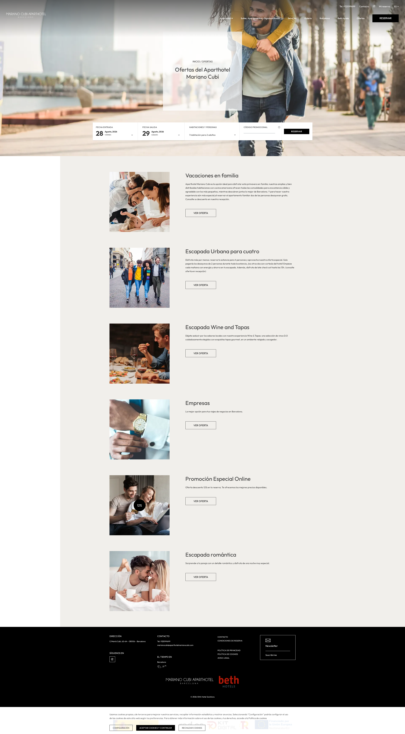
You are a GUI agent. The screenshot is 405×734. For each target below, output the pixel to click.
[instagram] (374, 7)
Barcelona (325, 18)
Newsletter (271, 645)
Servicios (292, 18)
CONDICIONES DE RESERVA (230, 641)
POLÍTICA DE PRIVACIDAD (229, 650)
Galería (308, 18)
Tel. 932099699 (347, 6)
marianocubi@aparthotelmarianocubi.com (175, 645)
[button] (232, 18)
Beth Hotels (343, 18)
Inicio (196, 61)
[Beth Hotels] (228, 682)
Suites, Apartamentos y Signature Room (260, 18)
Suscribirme (271, 655)
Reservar (296, 131)
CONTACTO (223, 637)
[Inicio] (26, 22)
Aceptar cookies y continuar (155, 728)
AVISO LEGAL (224, 658)
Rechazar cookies (192, 728)
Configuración (121, 728)
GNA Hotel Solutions (206, 697)
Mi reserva (384, 6)
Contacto (364, 6)
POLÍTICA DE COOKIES (228, 654)
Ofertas (360, 18)
